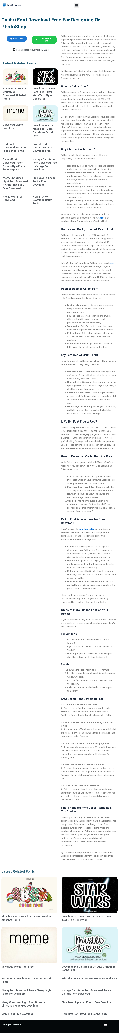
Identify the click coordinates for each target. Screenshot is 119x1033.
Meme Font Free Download (17, 1013)
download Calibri (86, 529)
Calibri (101, 217)
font (112, 263)
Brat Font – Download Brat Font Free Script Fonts (15, 147)
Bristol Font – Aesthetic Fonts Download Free (42, 147)
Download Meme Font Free (17, 966)
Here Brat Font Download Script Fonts (42, 200)
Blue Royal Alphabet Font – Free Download (45, 181)
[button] (76, 5)
